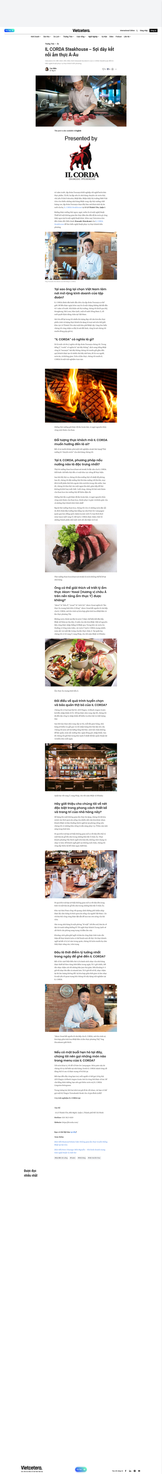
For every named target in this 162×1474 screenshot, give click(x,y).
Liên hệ (126, 36)
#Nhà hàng (81, 1158)
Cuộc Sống (80, 36)
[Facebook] (126, 1471)
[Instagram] (134, 1471)
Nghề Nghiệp (93, 36)
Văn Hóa (46, 36)
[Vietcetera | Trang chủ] (81, 30)
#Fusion (72, 1158)
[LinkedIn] (130, 1471)
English (78, 131)
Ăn (58, 43)
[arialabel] (81, 159)
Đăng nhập (144, 30)
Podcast (119, 36)
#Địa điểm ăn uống (61, 1158)
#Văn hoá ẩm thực (94, 1158)
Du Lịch (56, 36)
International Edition (127, 30)
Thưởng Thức (67, 36)
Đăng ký (153, 30)
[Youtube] (139, 1471)
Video (111, 36)
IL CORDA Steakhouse (73, 207)
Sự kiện (104, 36)
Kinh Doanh (35, 36)
